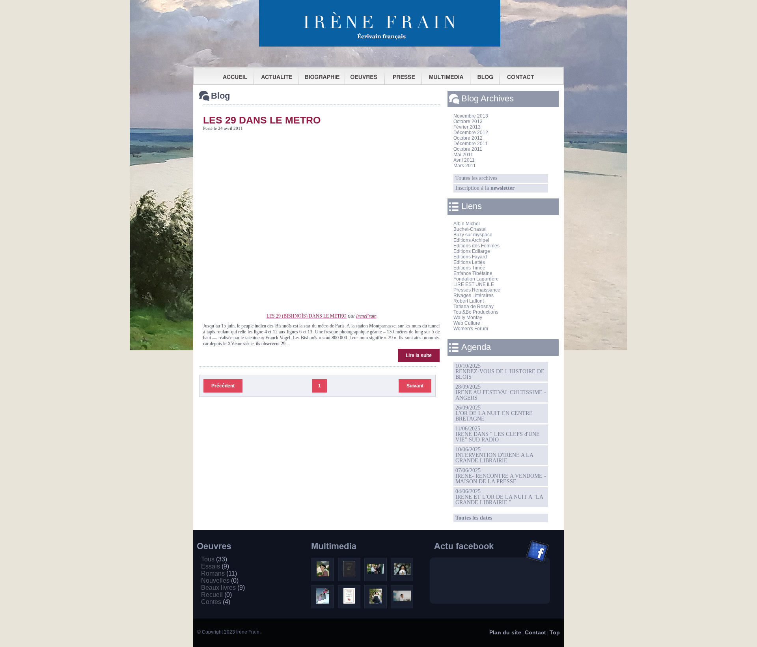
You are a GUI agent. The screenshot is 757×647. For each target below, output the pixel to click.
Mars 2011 (464, 165)
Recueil (216, 594)
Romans (219, 573)
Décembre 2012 (470, 132)
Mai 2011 (463, 154)
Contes (215, 601)
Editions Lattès (469, 262)
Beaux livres (223, 587)
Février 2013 (467, 127)
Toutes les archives (476, 178)
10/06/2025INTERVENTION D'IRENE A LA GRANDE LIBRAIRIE (494, 455)
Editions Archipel (471, 240)
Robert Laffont (468, 301)
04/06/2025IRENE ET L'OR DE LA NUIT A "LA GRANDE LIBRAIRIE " (499, 496)
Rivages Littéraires (473, 295)
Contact (535, 632)
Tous (214, 559)
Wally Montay (467, 317)
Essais (215, 566)
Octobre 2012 (468, 138)
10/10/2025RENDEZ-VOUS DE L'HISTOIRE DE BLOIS (499, 371)
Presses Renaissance (476, 290)
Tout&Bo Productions (475, 312)
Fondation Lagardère (476, 279)
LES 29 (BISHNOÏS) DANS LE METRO (307, 316)
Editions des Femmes (476, 246)
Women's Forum (470, 328)
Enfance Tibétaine (472, 273)
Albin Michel (466, 223)
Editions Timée (469, 268)
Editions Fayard (470, 257)
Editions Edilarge (471, 251)
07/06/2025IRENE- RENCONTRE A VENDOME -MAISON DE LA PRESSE (500, 475)
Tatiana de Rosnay (473, 306)
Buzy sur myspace (472, 234)
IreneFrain (366, 316)
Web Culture (466, 323)
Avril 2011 (464, 160)
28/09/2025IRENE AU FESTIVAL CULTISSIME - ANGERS (500, 392)
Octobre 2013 (468, 121)
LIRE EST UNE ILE (473, 284)
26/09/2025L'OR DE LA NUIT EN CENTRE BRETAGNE (494, 413)
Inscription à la (485, 188)
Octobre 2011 (467, 149)
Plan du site (505, 632)
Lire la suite (419, 355)
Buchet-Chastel (470, 229)
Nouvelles (220, 580)
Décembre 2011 (470, 143)
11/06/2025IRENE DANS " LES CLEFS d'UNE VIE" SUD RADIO (497, 434)
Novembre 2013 (470, 116)
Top (555, 632)
